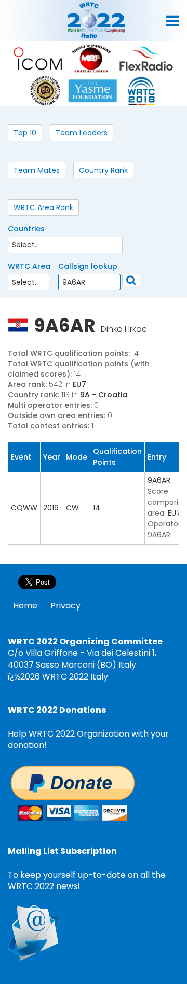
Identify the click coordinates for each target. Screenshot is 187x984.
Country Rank (103, 170)
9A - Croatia (103, 395)
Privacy (65, 606)
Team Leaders (82, 133)
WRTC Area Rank (43, 207)
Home (25, 606)
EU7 (79, 384)
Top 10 (25, 133)
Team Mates (37, 170)
